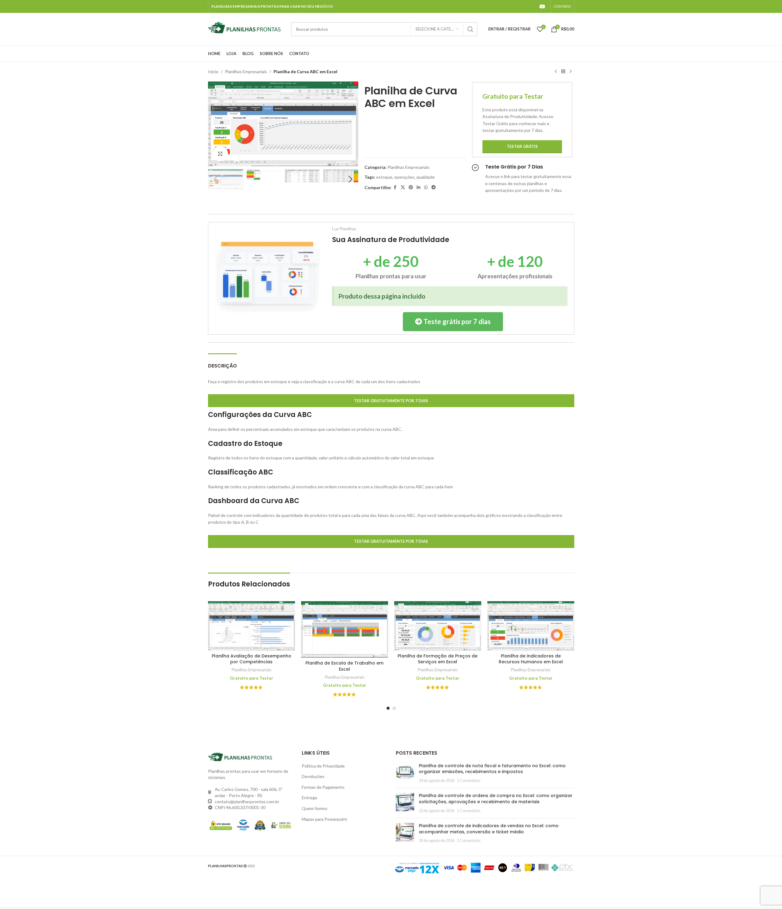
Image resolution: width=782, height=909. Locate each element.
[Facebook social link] (395, 187)
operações (404, 177)
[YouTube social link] (542, 6)
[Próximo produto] (570, 71)
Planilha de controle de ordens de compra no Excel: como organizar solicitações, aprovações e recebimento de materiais (495, 798)
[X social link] (403, 187)
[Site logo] (246, 28)
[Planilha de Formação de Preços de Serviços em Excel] (437, 625)
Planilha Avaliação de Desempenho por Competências (251, 659)
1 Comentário (468, 780)
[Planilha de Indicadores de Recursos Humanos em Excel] (530, 625)
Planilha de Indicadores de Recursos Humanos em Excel (531, 659)
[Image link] (267, 277)
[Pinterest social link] (411, 187)
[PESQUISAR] (470, 29)
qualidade (425, 177)
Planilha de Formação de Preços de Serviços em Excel (437, 659)
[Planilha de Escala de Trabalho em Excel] (344, 629)
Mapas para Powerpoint (324, 819)
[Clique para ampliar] (220, 153)
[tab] (222, 362)
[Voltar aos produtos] (563, 71)
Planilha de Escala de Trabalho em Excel (344, 666)
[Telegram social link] (434, 187)
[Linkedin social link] (418, 187)
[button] (215, 179)
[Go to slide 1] (388, 708)
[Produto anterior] (556, 71)
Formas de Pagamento (323, 787)
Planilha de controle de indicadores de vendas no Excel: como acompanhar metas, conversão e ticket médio (489, 829)
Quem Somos (315, 808)
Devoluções (313, 776)
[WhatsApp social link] (426, 187)
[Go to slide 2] (394, 708)
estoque (384, 177)
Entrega (309, 797)
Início (213, 71)
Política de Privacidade (323, 765)
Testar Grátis (522, 146)
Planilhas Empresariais (246, 71)
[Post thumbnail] (405, 773)
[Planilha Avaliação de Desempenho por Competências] (251, 625)
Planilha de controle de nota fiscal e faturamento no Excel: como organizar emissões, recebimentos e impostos (492, 769)
